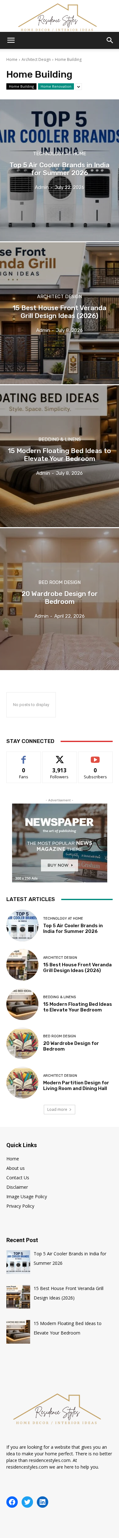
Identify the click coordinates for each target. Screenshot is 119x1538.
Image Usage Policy (26, 1196)
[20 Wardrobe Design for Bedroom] (59, 599)
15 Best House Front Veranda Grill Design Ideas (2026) (77, 967)
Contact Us (17, 1178)
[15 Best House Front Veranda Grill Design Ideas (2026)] (59, 313)
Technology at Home (59, 153)
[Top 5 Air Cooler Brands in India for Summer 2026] (59, 170)
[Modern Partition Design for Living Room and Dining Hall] (22, 1083)
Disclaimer (17, 1187)
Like (23, 756)
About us (15, 1168)
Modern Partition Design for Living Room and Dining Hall (76, 1085)
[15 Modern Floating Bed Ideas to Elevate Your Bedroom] (59, 456)
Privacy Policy (20, 1206)
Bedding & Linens (59, 439)
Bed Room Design (59, 582)
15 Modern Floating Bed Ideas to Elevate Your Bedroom (77, 1007)
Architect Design (36, 59)
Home (11, 59)
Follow (59, 756)
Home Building (21, 86)
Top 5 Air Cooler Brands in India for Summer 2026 (73, 928)
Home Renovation (56, 86)
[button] (11, 40)
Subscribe (95, 756)
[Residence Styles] (59, 16)
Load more (57, 1109)
